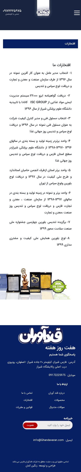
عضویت (30, 425)
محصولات (59, 400)
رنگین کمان (31, 466)
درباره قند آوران (56, 393)
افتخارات (28, 400)
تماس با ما (26, 393)
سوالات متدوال (57, 407)
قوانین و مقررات (24, 407)
